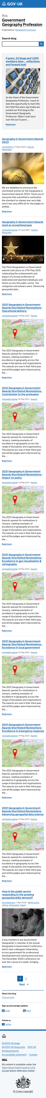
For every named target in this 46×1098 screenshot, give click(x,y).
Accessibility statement (14, 1054)
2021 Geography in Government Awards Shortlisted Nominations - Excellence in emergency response (23, 728)
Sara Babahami (8, 902)
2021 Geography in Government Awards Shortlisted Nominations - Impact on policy (22, 474)
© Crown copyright (23, 1091)
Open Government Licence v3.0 (18, 1067)
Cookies (33, 1054)
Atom (28, 1011)
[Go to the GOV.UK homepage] (12, 4)
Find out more (8, 997)
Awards (30, 147)
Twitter (8, 1024)
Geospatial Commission (25, 30)
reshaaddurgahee (9, 230)
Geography (7, 149)
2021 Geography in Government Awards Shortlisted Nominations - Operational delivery (22, 308)
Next (22, 984)
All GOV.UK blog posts (13, 1047)
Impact (23, 905)
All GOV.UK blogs (11, 1043)
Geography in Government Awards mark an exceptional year (22, 223)
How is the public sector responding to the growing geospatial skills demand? (18, 894)
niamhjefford (7, 147)
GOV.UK (32, 1047)
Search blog (9, 38)
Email (7, 1011)
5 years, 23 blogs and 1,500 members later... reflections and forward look (23, 61)
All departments (10, 1050)
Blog (4, 15)
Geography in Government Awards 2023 (22, 140)
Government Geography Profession (22, 22)
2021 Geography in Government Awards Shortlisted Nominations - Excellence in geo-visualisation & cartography (22, 559)
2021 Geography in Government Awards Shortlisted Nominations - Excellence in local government (22, 644)
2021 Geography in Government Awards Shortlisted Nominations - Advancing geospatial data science (23, 811)
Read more (11, 124)
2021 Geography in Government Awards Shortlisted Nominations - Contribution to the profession (22, 391)
